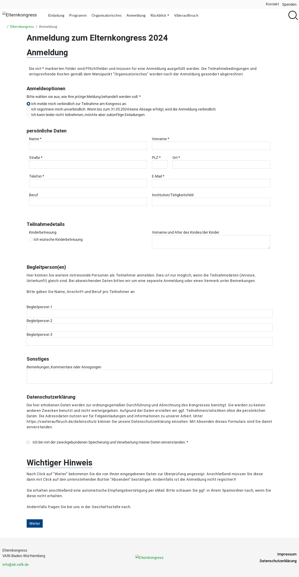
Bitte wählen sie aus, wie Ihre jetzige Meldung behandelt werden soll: (84, 96)
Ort (176, 157)
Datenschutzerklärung (278, 561)
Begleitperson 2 (39, 321)
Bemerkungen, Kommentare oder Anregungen (64, 367)
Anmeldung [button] (136, 15)
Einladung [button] (56, 15)
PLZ (156, 157)
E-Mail (158, 176)
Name (35, 139)
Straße (36, 157)
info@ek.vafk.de (15, 564)
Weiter (34, 523)
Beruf (33, 195)
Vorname (160, 139)
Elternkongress (22, 27)
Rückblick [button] (158, 15)
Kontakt (272, 4)
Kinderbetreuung (42, 232)
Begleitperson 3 (39, 334)
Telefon (36, 176)
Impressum (287, 554)
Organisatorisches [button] (107, 15)
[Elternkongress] (19, 14)
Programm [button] (78, 15)
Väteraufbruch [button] (186, 15)
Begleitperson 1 (39, 307)
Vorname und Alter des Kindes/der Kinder (185, 232)
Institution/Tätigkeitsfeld (172, 195)
